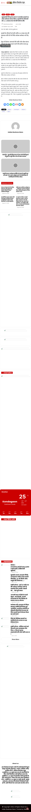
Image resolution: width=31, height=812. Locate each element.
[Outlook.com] (19, 103)
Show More (15, 639)
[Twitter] (7, 103)
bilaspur (9, 109)
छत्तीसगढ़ (7, 14)
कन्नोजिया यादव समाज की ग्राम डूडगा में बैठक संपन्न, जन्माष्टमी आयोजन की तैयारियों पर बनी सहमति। (7, 199)
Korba (3, 111)
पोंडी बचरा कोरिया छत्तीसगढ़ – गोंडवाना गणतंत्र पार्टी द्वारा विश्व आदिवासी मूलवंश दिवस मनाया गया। (23, 189)
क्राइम (3, 14)
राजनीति (12, 14)
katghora (23, 109)
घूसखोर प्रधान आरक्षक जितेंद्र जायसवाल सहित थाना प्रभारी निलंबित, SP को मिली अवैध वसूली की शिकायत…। (20, 577)
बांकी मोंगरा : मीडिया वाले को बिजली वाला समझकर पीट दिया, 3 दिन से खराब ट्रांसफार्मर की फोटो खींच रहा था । (20, 630)
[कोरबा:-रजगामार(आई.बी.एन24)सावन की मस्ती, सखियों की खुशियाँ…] (5, 567)
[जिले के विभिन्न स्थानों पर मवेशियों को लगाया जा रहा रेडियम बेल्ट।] (5, 620)
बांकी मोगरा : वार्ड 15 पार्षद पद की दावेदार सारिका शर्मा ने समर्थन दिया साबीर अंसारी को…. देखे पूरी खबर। (20, 587)
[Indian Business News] (16, 2)
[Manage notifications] (27, 809)
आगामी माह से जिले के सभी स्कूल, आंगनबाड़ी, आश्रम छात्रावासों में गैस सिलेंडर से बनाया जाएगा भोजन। (19, 597)
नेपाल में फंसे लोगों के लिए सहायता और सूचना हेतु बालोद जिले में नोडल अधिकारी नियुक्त (7, 189)
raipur (9, 111)
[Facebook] (5, 103)
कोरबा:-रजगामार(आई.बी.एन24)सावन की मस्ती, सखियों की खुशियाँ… (20, 568)
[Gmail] (16, 103)
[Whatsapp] (10, 103)
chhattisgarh (16, 109)
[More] (22, 103)
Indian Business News (8, 24)
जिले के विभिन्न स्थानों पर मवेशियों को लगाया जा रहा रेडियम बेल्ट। (19, 620)
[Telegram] (13, 103)
